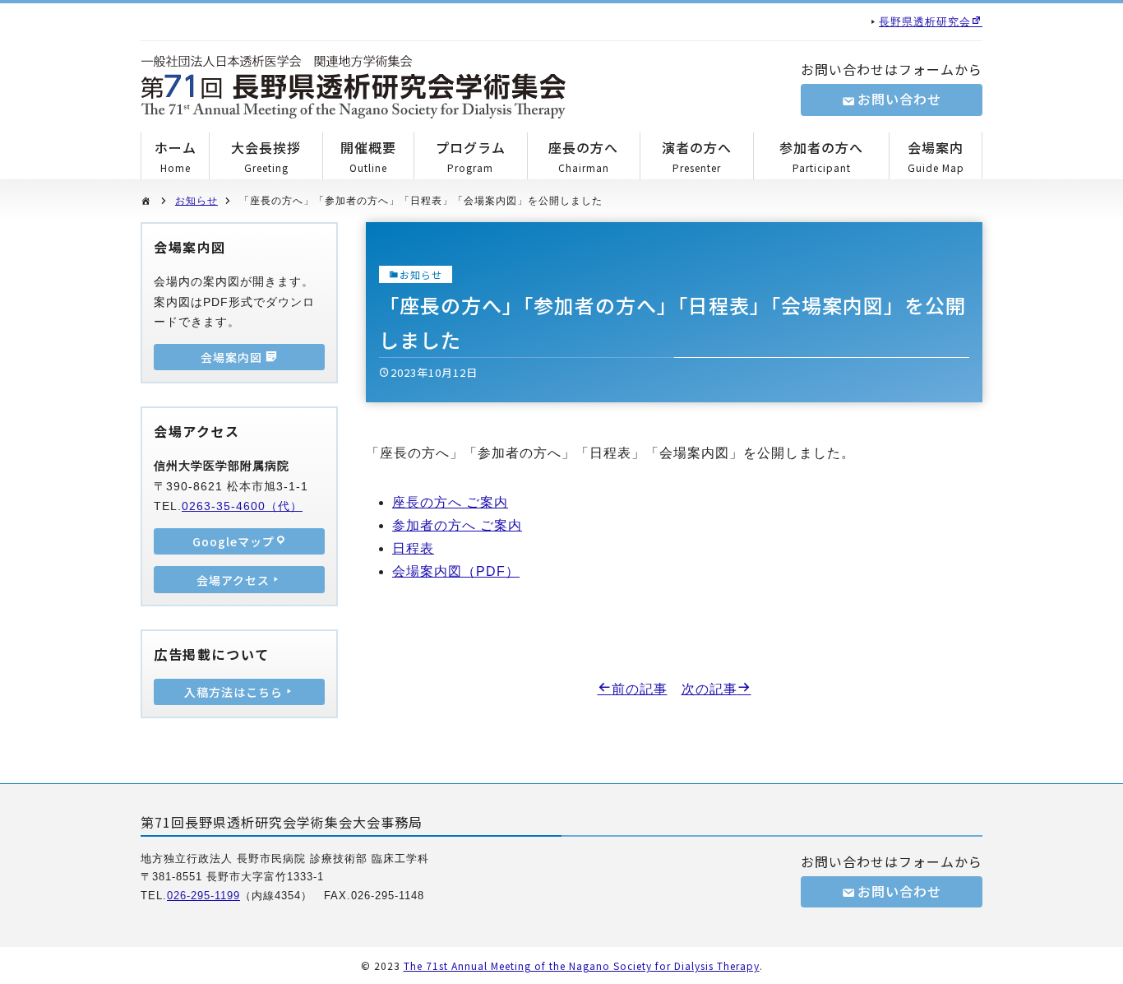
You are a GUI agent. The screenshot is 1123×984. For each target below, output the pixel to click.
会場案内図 (233, 357)
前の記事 (640, 689)
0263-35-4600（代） (242, 506)
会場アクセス (233, 580)
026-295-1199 (203, 895)
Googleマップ (233, 541)
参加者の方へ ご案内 (457, 525)
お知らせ (196, 201)
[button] (353, 86)
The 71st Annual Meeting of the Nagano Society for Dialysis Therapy (582, 965)
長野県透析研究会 (925, 22)
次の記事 (709, 689)
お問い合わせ (899, 99)
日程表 (413, 548)
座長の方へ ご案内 (450, 502)
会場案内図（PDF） (456, 571)
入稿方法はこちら (233, 692)
